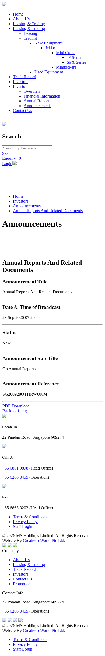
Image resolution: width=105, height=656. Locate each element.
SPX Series (76, 62)
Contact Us (22, 110)
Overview (32, 91)
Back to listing (14, 410)
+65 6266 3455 (15, 477)
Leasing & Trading (29, 23)
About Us (21, 19)
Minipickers (66, 67)
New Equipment (48, 43)
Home (18, 14)
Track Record (24, 76)
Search (8, 153)
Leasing (30, 33)
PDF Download (16, 406)
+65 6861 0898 (15, 468)
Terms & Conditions (30, 517)
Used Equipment (48, 72)
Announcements (37, 105)
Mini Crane (65, 52)
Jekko (50, 48)
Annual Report (36, 101)
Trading (30, 38)
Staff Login (22, 526)
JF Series (74, 57)
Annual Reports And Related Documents (48, 210)
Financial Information (42, 96)
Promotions (22, 584)
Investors (20, 81)
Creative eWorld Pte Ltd (43, 540)
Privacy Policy (25, 521)
